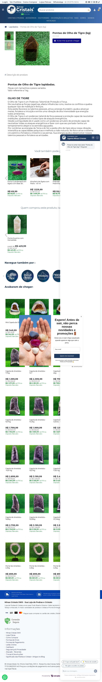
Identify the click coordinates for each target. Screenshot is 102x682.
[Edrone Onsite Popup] (51, 341)
